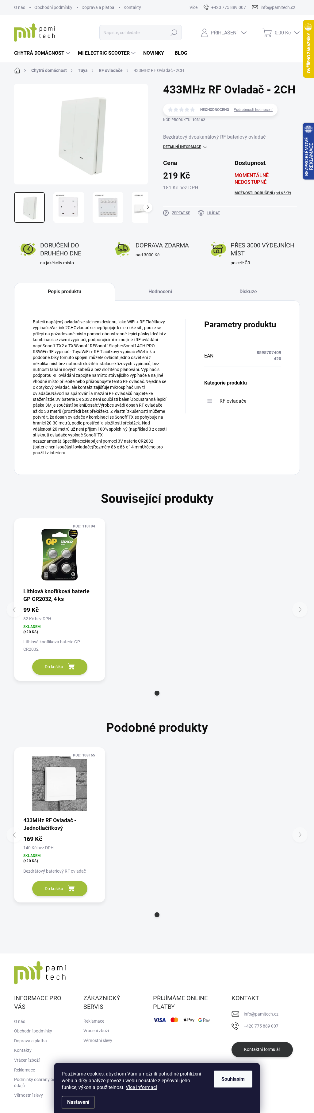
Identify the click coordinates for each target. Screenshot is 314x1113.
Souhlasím (233, 1079)
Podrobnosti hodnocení (253, 110)
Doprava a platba (98, 7)
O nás (19, 7)
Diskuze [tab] (248, 291)
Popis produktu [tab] (64, 291)
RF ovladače (233, 401)
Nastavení (78, 1102)
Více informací (141, 1087)
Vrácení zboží (27, 1060)
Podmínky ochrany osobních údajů (41, 1082)
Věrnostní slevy (28, 1095)
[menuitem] (43, 53)
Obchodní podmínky (53, 7)
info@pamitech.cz (261, 1014)
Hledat (173, 32)
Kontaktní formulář (262, 1049)
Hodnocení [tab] (160, 291)
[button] (157, 693)
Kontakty (132, 7)
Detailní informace (182, 147)
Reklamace (24, 1070)
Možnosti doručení (263, 193)
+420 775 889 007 (261, 1026)
